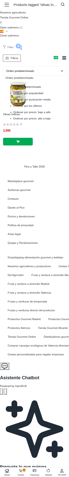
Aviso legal (14, 234)
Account (62, 475)
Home (7, 475)
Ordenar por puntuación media (32, 99)
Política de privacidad (21, 225)
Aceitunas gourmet (19, 189)
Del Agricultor (16, 275)
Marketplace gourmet (21, 181)
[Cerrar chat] (5, 391)
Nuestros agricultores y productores (29, 266)
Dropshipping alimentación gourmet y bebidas (35, 257)
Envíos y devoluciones (21, 216)
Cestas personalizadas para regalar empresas (36, 354)
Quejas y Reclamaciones (23, 242)
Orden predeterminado (27, 86)
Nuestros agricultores (13, 12)
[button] (18, 141)
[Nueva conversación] (1, 391)
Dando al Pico (16, 207)
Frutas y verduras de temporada (27, 301)
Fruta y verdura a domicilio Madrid (28, 283)
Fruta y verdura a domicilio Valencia (29, 292)
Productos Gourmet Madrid (24, 319)
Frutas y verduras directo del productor (31, 310)
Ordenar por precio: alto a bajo (32, 118)
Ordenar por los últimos (27, 105)
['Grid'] (56, 58)
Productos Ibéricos (19, 327)
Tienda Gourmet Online (14, 17)
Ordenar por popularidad (28, 93)
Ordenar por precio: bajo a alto (32, 112)
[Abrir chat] (4, 366)
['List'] (63, 58)
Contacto (13, 198)
